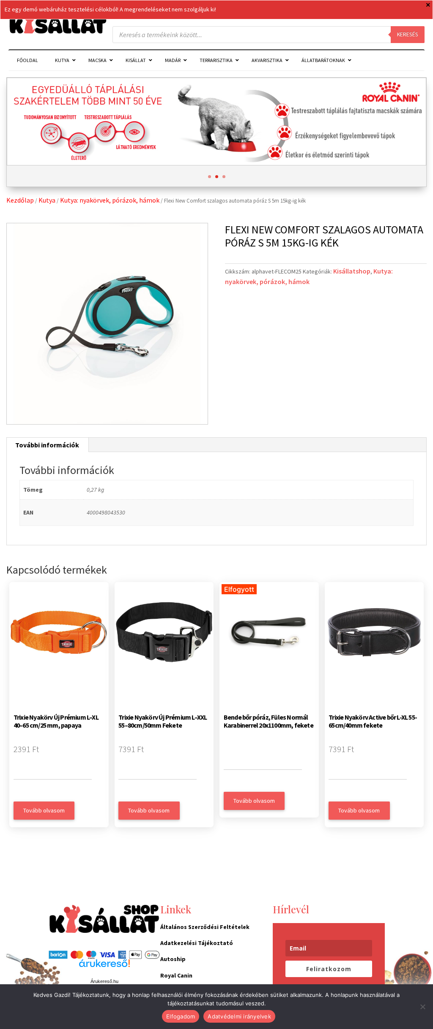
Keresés (407, 34)
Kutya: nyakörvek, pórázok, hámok (109, 200)
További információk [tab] (47, 445)
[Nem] (422, 1006)
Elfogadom (180, 1016)
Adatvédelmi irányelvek (239, 1016)
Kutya (46, 200)
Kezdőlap (20, 200)
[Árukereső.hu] (104, 967)
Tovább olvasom (44, 810)
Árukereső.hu (104, 981)
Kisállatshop (351, 271)
